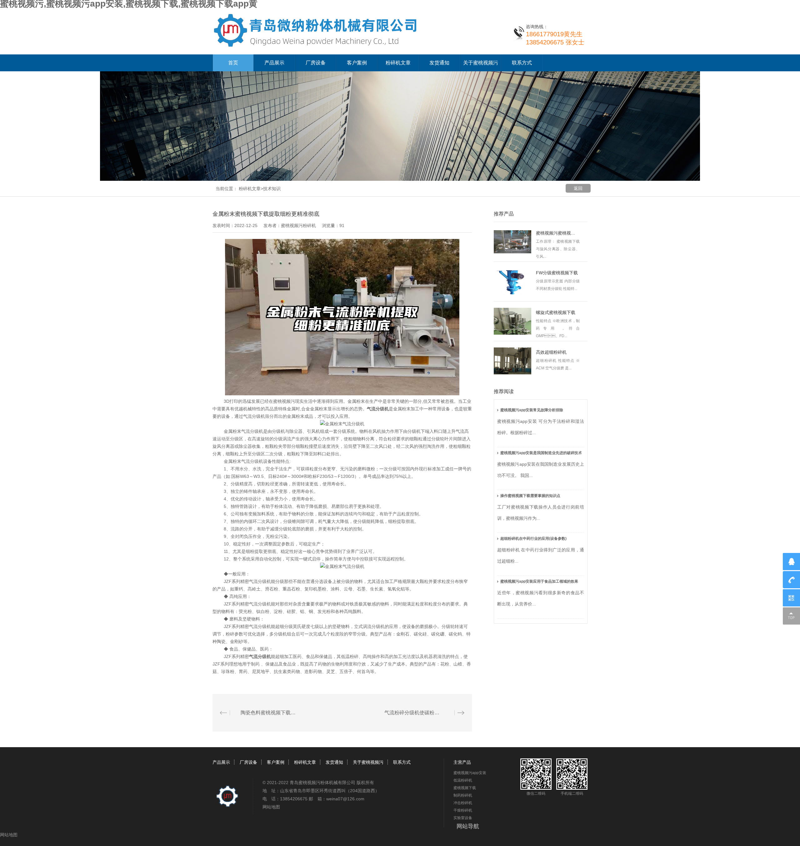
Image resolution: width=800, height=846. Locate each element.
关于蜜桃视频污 (480, 62)
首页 (233, 62)
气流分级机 (378, 408)
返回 (578, 188)
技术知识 (272, 188)
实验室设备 (462, 818)
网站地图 (271, 806)
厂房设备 (316, 62)
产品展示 (274, 62)
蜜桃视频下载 (464, 788)
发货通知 (439, 62)
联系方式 (522, 62)
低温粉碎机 (462, 780)
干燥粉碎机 (462, 810)
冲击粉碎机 (462, 803)
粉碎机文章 (398, 62)
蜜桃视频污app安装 (469, 773)
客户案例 (357, 62)
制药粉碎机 (462, 795)
